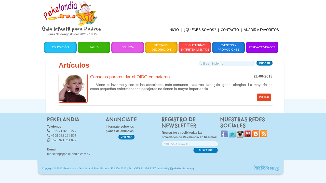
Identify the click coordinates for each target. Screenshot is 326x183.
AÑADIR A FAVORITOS (261, 30)
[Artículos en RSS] (263, 136)
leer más (264, 97)
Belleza (128, 47)
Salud (94, 47)
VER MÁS (126, 137)
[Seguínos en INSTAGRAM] (240, 136)
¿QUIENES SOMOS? (200, 30)
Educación (60, 47)
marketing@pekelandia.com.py (68, 154)
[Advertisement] (194, 11)
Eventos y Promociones (228, 47)
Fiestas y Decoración (161, 47)
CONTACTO (230, 30)
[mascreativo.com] (266, 171)
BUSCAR (264, 63)
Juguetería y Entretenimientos (195, 47)
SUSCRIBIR (206, 150)
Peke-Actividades (262, 47)
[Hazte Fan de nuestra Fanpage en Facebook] (224, 136)
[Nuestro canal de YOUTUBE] (247, 136)
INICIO (174, 30)
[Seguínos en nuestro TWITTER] (232, 136)
